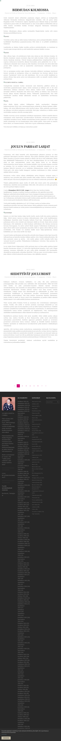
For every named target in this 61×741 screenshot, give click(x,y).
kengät (35, 437)
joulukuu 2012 (22, 648)
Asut (34, 408)
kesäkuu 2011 (22, 693)
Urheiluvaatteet (37, 502)
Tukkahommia (37, 495)
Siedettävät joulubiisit (30, 274)
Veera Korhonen (30, 13)
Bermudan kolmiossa (30, 10)
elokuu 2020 (22, 421)
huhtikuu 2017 (22, 516)
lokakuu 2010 (22, 713)
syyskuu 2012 (22, 656)
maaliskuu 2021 (23, 405)
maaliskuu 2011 (22, 699)
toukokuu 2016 (22, 543)
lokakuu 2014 (22, 592)
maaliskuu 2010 (23, 728)
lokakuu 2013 (22, 623)
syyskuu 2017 (22, 504)
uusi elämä (36, 504)
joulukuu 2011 (22, 680)
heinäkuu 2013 (22, 629)
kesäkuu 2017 (22, 510)
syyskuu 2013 (22, 625)
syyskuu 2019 (22, 444)
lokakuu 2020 (22, 417)
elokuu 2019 (22, 446)
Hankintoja (36, 411)
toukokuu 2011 (22, 695)
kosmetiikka (36, 446)
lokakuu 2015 (22, 563)
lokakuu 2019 (22, 442)
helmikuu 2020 (22, 430)
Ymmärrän (6, 738)
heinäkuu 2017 (22, 508)
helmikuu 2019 (22, 460)
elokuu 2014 (22, 596)
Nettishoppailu (37, 473)
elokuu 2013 (22, 627)
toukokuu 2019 (22, 452)
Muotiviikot (36, 466)
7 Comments (41, 13)
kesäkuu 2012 (22, 662)
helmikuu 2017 (22, 522)
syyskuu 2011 (22, 687)
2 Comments (41, 277)
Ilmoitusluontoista (37, 421)
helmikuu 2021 (22, 407)
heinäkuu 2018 (22, 477)
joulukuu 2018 (22, 466)
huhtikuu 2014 (22, 604)
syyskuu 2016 (22, 536)
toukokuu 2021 (22, 403)
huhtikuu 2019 (22, 454)
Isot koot (35, 426)
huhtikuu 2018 (22, 485)
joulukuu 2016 (22, 528)
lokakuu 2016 (22, 534)
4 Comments (41, 150)
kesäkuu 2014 (22, 600)
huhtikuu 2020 (22, 427)
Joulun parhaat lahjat (30, 146)
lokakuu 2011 (22, 685)
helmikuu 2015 (22, 580)
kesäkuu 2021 (22, 401)
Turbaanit (35, 497)
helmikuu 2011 (22, 701)
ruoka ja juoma (37, 482)
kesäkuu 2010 (22, 720)
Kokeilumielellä (37, 441)
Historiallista (36, 415)
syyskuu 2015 (22, 565)
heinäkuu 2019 (22, 448)
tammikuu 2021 (23, 409)
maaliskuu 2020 (23, 429)
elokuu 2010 (22, 717)
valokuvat (35, 507)
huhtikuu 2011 (22, 697)
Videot (35, 509)
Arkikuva (35, 404)
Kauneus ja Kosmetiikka (36, 429)
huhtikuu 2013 (22, 637)
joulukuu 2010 (22, 707)
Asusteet (35, 406)
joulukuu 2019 (22, 436)
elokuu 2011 (21, 689)
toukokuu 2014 (22, 602)
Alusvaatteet (36, 401)
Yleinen (19, 13)
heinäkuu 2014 (22, 598)
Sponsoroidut (37, 484)
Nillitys (35, 475)
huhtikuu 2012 (22, 666)
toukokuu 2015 (22, 573)
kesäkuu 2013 (22, 631)
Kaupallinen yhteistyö (37, 433)
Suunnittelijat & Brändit (36, 488)
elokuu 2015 (21, 567)
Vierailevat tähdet (38, 511)
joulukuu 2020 (22, 411)
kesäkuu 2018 (22, 479)
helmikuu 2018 (22, 491)
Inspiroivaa (36, 424)
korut (34, 444)
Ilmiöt (35, 417)
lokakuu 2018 (22, 471)
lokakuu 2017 (22, 502)
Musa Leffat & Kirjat (37, 470)
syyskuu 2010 (22, 715)
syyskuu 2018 (22, 473)
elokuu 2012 (21, 658)
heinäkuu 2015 (22, 569)
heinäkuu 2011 (22, 691)
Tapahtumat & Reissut (38, 492)
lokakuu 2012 (22, 654)
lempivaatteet (37, 455)
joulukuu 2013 (22, 617)
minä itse (35, 462)
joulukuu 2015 (22, 557)
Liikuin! (35, 457)
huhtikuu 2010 (22, 726)
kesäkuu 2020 (22, 423)
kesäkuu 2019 (22, 450)
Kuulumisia (36, 448)
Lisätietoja (4, 734)
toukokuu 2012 (22, 664)
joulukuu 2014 (22, 586)
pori (42, 477)
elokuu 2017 (21, 506)
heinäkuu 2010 (22, 718)
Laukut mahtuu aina (37, 451)
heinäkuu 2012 (22, 660)
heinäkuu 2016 (22, 539)
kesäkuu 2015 (22, 571)
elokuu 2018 (21, 475)
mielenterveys (37, 459)
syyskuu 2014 (22, 594)
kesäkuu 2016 (22, 541)
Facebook (5, 493)
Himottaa (36, 413)
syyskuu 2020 (22, 419)
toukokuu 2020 (23, 425)
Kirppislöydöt (37, 439)
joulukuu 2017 (22, 497)
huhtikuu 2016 (22, 545)
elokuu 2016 (22, 538)
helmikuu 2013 (22, 643)
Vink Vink (36, 514)
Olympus (35, 477)
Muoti (34, 464)
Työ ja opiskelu (37, 500)
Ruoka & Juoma (37, 480)
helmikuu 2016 (22, 551)
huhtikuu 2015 (22, 574)
